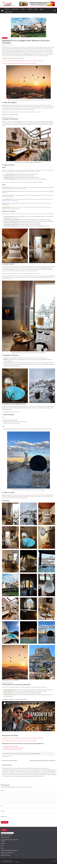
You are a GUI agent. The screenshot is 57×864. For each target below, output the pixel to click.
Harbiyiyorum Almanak (5, 837)
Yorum (2, 790)
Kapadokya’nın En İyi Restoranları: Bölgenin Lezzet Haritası (42, 760)
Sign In (2, 845)
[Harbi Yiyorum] (2, 10)
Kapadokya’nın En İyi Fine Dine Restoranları (13, 749)
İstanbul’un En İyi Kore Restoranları (9, 760)
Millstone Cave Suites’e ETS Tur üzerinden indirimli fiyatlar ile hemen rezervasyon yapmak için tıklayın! (22, 60)
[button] (9, 9)
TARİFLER (41, 9)
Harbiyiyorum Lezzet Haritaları (7, 852)
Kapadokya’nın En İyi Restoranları (11, 746)
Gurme (35, 9)
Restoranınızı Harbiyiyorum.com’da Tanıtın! (9, 850)
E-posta (3, 811)
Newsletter (3, 843)
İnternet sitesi (4, 816)
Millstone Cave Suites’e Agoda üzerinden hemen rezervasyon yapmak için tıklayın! (18, 63)
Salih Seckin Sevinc (12, 45)
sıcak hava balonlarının (44, 108)
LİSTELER (22, 9)
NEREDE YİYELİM (15, 9)
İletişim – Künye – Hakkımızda (6, 834)
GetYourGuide (10, 117)
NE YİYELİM (6, 9)
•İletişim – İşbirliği (8, 11)
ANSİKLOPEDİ (29, 9)
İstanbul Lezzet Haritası (5, 855)
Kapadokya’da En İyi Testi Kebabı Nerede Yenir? (13, 747)
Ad (2, 805)
